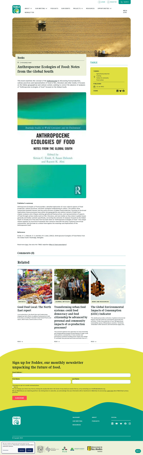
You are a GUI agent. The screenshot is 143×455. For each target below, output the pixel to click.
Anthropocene (52, 81)
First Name (16, 379)
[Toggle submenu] (31, 8)
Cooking (98, 76)
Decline (22, 450)
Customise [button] (5, 450)
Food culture (100, 80)
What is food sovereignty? (58, 244)
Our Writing (77, 421)
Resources (77, 425)
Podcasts (95, 421)
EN (137, 451)
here (26, 244)
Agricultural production (102, 74)
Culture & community (102, 78)
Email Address (17, 372)
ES (139, 451)
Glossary (76, 417)
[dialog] (18, 447)
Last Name (75, 379)
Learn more (110, 391)
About (94, 417)
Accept (29, 450)
